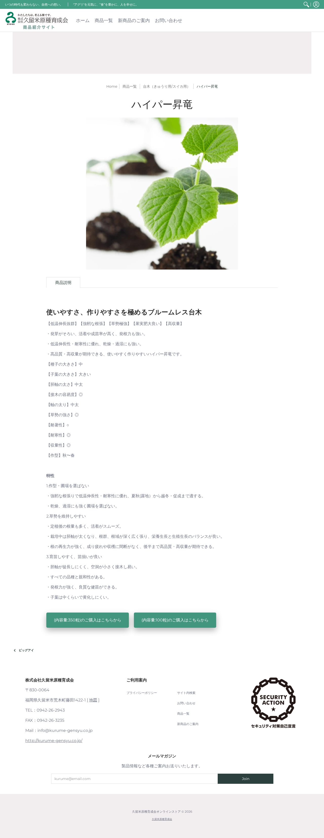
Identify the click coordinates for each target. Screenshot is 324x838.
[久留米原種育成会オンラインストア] (36, 20)
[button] (316, 4)
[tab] (63, 282)
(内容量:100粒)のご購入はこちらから (175, 620)
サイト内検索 (186, 693)
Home (111, 86)
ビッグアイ (26, 650)
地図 (93, 700)
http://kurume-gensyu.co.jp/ (53, 740)
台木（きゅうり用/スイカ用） (166, 86)
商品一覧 (183, 713)
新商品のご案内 (187, 724)
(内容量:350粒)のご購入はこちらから (87, 620)
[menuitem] (306, 4)
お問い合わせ (186, 703)
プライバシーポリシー (142, 693)
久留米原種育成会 (162, 819)
